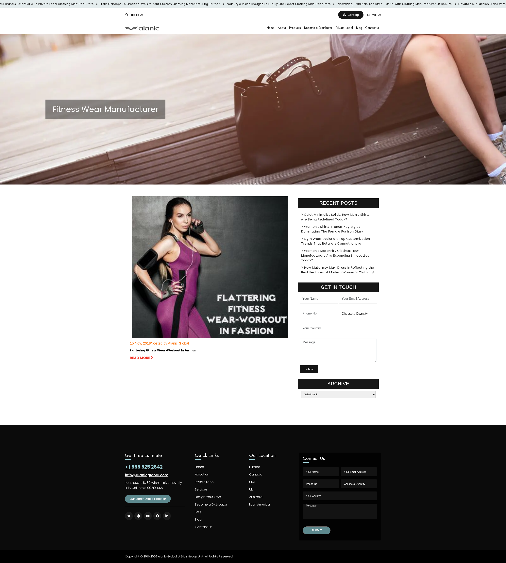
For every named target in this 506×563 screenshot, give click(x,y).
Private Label (344, 27)
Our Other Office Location (148, 499)
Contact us (372, 27)
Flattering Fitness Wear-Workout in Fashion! (163, 350)
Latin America (259, 504)
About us (202, 474)
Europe (254, 467)
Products (295, 27)
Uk (251, 489)
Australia (255, 497)
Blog (359, 27)
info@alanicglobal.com (146, 475)
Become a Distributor (318, 27)
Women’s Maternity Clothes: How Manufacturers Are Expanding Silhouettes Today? (335, 256)
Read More (140, 357)
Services (201, 489)
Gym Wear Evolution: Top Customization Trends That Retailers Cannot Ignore (335, 241)
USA (252, 482)
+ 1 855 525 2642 (144, 467)
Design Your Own (208, 497)
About (282, 27)
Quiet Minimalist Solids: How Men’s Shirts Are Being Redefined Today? (335, 217)
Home (270, 27)
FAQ (198, 512)
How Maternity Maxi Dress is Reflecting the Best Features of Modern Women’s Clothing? (338, 270)
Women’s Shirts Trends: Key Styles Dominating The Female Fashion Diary (332, 229)
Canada (255, 474)
